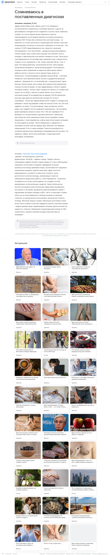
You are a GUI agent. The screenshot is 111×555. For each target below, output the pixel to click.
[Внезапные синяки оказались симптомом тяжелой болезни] (28, 316)
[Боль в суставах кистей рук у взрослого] (55, 482)
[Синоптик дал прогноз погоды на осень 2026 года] (55, 344)
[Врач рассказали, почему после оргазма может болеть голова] (28, 427)
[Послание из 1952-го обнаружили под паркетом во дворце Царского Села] (28, 289)
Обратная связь (70, 553)
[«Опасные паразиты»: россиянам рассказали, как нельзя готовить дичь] (55, 455)
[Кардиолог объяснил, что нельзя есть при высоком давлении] (28, 372)
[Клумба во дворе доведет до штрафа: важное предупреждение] (28, 482)
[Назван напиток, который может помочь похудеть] (28, 510)
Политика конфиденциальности (100, 553)
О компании (8, 553)
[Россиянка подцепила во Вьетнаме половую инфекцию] (28, 344)
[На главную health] (9, 2)
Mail (3, 553)
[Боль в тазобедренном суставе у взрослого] (83, 399)
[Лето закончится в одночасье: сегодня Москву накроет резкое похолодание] (83, 482)
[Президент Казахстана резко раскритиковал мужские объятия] (55, 427)
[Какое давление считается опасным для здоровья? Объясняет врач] (83, 261)
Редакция (42, 553)
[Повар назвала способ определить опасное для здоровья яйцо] (55, 316)
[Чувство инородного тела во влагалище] (28, 399)
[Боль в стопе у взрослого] (55, 538)
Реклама (15, 553)
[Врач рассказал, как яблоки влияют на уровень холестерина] (83, 289)
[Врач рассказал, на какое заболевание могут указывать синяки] (83, 316)
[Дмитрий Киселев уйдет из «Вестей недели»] (28, 261)
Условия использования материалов (55, 553)
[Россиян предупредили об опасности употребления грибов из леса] (55, 510)
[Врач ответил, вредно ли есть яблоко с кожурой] (83, 427)
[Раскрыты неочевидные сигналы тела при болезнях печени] (55, 289)
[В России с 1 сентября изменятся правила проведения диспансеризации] (83, 372)
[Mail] (2, 2)
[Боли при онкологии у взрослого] (55, 372)
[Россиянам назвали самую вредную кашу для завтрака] (83, 344)
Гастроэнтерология (30, 7)
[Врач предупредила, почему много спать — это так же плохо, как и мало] (55, 399)
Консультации (18, 7)
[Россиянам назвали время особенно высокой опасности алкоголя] (83, 510)
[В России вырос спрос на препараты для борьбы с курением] (28, 538)
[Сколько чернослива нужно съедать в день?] (28, 455)
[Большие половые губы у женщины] (55, 261)
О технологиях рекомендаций (83, 553)
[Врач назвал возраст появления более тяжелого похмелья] (83, 538)
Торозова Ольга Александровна (35, 154)
